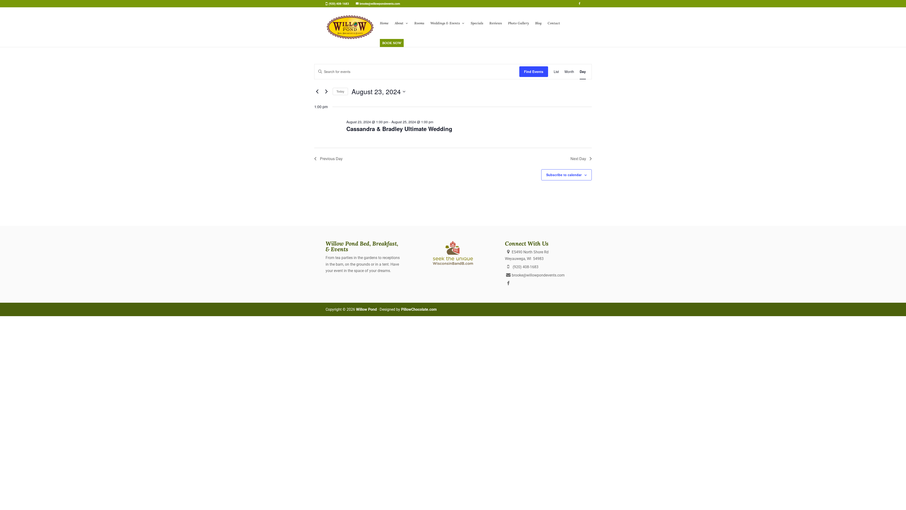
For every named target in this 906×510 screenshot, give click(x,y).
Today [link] (340, 91)
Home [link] (384, 23)
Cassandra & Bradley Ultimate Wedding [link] (399, 129)
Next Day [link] (578, 158)
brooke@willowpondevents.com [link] (538, 275)
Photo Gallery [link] (518, 23)
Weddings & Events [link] (445, 23)
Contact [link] (554, 23)
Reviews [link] (495, 23)
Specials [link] (477, 23)
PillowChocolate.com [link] (419, 309)
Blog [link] (538, 23)
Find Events (533, 71)
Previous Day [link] (331, 158)
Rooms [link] (419, 23)
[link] (376, 3)
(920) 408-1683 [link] (339, 3)
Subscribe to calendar (564, 174)
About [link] (399, 23)
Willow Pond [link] (366, 309)
